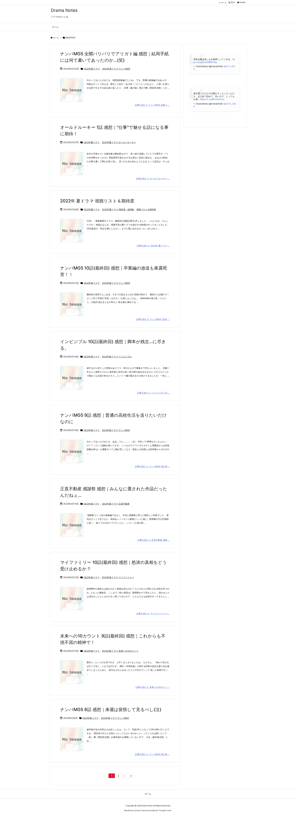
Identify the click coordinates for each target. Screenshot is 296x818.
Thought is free (165, 810)
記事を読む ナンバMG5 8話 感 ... (152, 754)
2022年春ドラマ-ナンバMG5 (116, 68)
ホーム (224, 2)
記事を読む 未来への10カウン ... (153, 687)
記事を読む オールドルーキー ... (153, 178)
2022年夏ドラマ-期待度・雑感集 (118, 209)
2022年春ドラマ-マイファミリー (118, 577)
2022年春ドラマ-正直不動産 (116, 503)
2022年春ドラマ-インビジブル (117, 356)
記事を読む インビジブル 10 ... (153, 392)
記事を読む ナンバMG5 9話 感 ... (152, 466)
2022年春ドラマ (92, 68)
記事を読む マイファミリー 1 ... (153, 613)
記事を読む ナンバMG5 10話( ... (153, 319)
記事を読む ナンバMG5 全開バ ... (152, 105)
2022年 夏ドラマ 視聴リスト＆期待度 (97, 200)
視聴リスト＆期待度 (146, 209)
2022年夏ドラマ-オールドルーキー (119, 142)
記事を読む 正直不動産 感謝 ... (154, 540)
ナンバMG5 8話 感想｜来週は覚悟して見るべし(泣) (110, 709)
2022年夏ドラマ (91, 142)
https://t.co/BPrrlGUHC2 (212, 99)
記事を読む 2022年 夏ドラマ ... (153, 245)
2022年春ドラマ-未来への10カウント (120, 651)
